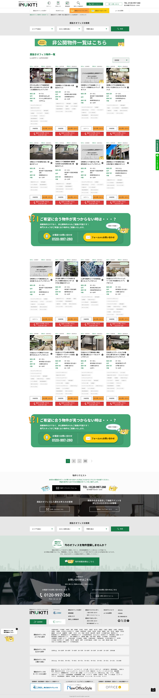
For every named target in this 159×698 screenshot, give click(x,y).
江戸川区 (58, 633)
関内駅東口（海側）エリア (116, 635)
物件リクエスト (96, 4)
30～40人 (99, 660)
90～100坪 (61, 650)
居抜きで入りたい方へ (81, 11)
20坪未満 (112, 650)
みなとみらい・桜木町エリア (100, 635)
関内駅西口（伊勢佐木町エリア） (60, 636)
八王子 (75, 633)
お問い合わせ (115, 4)
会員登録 (39, 622)
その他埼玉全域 (74, 642)
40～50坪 (93, 650)
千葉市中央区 (91, 638)
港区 (72, 629)
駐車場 (95, 674)
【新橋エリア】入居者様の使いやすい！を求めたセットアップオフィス (116, 87)
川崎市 (58, 631)
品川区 (95, 629)
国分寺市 (93, 633)
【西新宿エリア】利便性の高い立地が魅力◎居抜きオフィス (115, 163)
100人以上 (54, 660)
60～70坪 (80, 650)
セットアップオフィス (67, 669)
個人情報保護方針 (122, 616)
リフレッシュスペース (71, 671)
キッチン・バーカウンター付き (105, 671)
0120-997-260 (57, 595)
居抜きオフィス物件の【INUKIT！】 (39, 15)
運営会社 (120, 610)
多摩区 (85, 638)
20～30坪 (106, 650)
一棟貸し (117, 673)
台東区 (91, 629)
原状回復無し (114, 669)
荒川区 (112, 631)
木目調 (73, 676)
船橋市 (67, 640)
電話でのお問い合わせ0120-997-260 (42, 134)
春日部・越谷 (109, 640)
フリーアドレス (55, 673)
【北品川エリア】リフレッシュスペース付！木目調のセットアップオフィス (115, 280)
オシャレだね (97, 676)
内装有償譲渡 (69, 674)
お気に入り (71, 616)
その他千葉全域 (88, 640)
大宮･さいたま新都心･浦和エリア (60, 642)
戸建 (105, 674)
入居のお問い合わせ (92, 612)
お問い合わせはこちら (56, 509)
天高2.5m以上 (101, 673)
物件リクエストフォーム (68, 488)
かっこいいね (88, 676)
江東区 (105, 629)
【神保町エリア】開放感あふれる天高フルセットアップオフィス (40, 280)
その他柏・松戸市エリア (57, 640)
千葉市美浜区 (100, 638)
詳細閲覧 (35, 128)
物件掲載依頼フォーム (92, 623)
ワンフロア (61, 674)
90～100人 (61, 660)
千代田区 (62, 629)
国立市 (98, 633)
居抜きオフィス (55, 669)
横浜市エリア (114, 633)
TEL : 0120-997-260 (94, 487)
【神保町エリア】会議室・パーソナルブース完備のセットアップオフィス (90, 87)
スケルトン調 (73, 673)
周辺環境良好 (60, 676)
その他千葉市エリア (110, 638)
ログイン (86, 128)
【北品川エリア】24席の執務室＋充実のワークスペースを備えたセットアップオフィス (65, 354)
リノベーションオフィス (90, 673)
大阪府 (77, 631)
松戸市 (118, 638)
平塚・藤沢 (93, 636)
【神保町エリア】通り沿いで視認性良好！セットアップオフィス (90, 163)
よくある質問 (119, 11)
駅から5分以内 (80, 676)
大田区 (115, 629)
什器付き (100, 674)
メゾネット (89, 674)
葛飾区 (53, 633)
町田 (83, 633)
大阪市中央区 (54, 629)
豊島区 (104, 631)
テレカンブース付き (84, 671)
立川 (79, 633)
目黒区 (100, 629)
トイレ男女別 (111, 674)
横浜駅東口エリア (76, 635)
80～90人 (67, 660)
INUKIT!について (109, 610)
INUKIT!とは (60, 11)
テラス (112, 673)
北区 (108, 631)
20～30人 (106, 660)
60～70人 (80, 660)
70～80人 (74, 660)
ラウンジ (53, 676)
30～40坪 (99, 650)
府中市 (87, 633)
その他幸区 (79, 638)
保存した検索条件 (73, 619)
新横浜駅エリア (55, 635)
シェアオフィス (78, 669)
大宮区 (95, 640)
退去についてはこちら (104, 509)
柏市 (81, 640)
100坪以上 (54, 650)
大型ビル (121, 669)
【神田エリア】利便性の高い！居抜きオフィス (39, 163)
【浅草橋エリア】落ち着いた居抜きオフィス (64, 86)
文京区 (81, 629)
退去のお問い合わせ (92, 621)
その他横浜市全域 (87, 635)
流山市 (94, 631)
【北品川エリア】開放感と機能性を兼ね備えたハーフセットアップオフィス (90, 354)
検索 (121, 29)
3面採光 (68, 676)
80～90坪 (67, 650)
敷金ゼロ (93, 671)
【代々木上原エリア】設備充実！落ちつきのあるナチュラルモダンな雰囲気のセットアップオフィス (39, 87)
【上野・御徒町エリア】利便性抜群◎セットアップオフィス (91, 280)
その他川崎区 (71, 638)
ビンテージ (119, 674)
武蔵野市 (64, 633)
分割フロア (54, 674)
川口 (99, 640)
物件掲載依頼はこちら (84, 561)
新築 (52, 671)
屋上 (108, 673)
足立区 (122, 631)
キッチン (104, 676)
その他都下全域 (105, 633)
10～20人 (112, 660)
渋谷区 (86, 629)
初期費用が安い (65, 673)
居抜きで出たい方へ (101, 11)
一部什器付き (105, 669)
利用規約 (120, 613)
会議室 (80, 673)
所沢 (115, 640)
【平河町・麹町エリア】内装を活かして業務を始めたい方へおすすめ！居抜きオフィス (65, 280)
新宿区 (76, 629)
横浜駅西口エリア (65, 635)
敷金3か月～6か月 (60, 671)
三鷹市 (70, 633)
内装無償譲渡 (77, 674)
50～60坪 (86, 650)
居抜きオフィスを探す (39, 11)
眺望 (84, 674)
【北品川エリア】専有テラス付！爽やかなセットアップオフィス (39, 353)
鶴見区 (99, 636)
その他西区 (105, 636)
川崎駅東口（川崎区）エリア (58, 638)
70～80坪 (74, 650)
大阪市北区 (83, 631)
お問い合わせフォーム (106, 596)
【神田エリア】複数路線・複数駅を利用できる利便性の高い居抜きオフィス (65, 163)
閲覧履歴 (70, 613)
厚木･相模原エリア (75, 636)
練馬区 (117, 631)
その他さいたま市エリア (67, 631)
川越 (103, 640)
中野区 (53, 631)
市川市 (72, 640)
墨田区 (110, 629)
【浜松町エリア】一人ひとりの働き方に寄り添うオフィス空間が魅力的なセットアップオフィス (116, 354)
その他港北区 (112, 636)
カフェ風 (85, 669)
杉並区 (99, 631)
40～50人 (93, 660)
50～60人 (86, 660)
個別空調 (116, 671)
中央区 (67, 629)
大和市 (89, 631)
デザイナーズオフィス (95, 669)
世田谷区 (120, 629)
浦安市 (77, 640)
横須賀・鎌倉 (84, 636)
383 (85, 461)
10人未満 (118, 660)
